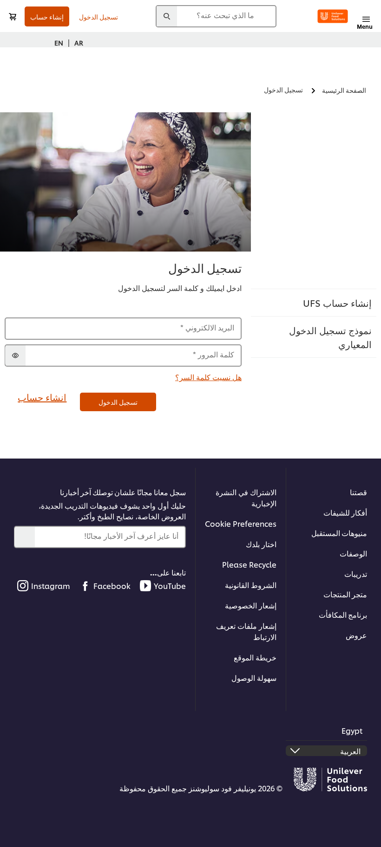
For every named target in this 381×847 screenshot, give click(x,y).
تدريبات (355, 573)
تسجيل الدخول (98, 16)
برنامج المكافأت (343, 614)
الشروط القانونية (250, 584)
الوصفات (353, 553)
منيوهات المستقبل (339, 532)
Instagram (50, 585)
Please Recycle (249, 564)
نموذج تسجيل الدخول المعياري (330, 336)
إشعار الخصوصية (250, 605)
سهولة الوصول (253, 677)
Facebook (112, 585)
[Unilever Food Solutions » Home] (332, 16)
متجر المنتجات (345, 593)
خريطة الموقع (255, 657)
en (58, 42)
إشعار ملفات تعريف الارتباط (246, 631)
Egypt (352, 730)
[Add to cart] (12, 16)
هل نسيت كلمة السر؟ (208, 376)
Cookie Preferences (240, 523)
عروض (356, 634)
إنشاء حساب (47, 16)
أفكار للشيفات (345, 512)
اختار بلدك (261, 543)
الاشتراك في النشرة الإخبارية (246, 497)
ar (78, 42)
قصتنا (358, 491)
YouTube (170, 585)
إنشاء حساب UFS (337, 302)
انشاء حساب (42, 396)
